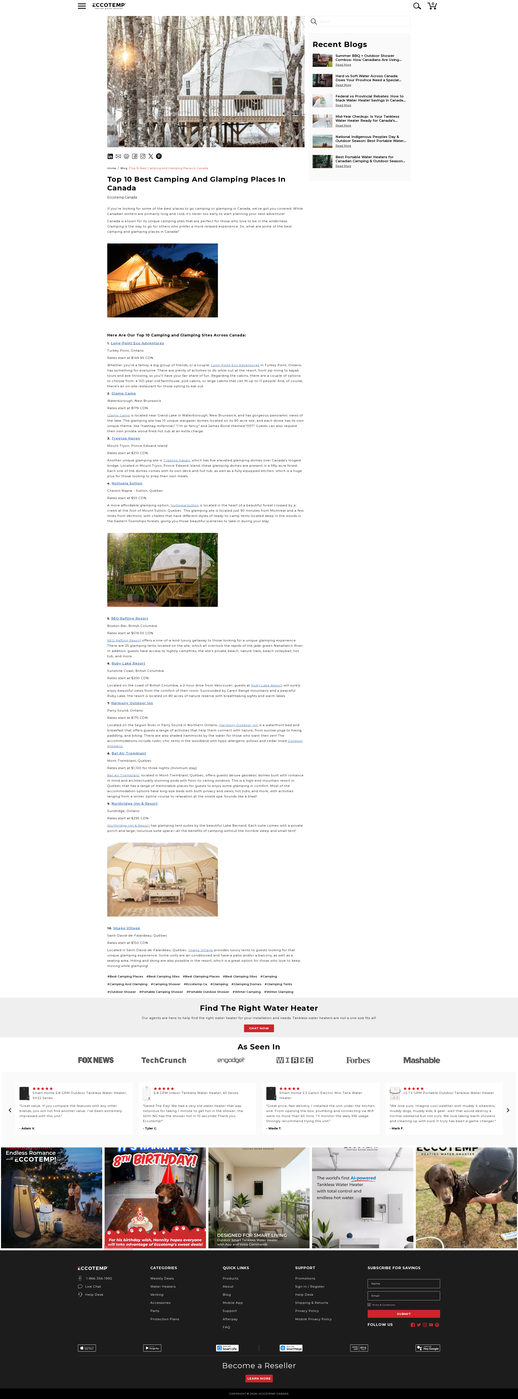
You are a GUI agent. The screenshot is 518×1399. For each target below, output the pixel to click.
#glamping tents (278, 984)
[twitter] (419, 1325)
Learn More (259, 1378)
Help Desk (94, 1295)
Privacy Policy (307, 1311)
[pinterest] (437, 1325)
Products (230, 1278)
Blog (227, 1295)
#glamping (219, 984)
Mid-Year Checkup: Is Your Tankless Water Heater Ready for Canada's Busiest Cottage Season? (367, 118)
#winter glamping (278, 992)
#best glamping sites (240, 976)
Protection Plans (164, 1319)
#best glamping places (201, 976)
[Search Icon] (416, 6)
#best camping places (125, 976)
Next (508, 1109)
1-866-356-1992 (98, 1278)
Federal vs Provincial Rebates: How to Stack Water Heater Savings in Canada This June (369, 98)
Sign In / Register (310, 1286)
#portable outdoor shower (207, 992)
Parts (154, 1311)
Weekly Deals (162, 1278)
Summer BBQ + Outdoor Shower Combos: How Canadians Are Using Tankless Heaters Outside (367, 58)
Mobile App (233, 1303)
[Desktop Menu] (82, 6)
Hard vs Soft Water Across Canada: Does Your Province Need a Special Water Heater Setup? (367, 78)
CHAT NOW (259, 1028)
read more (343, 65)
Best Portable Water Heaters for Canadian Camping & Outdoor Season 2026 (369, 159)
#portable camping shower (161, 992)
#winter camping (246, 992)
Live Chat (93, 1286)
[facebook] (413, 1325)
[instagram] (425, 1325)
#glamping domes (246, 984)
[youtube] (431, 1325)
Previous (10, 1109)
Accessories (160, 1303)
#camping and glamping (127, 984)
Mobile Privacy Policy (313, 1319)
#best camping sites (162, 976)
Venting (156, 1295)
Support (230, 1311)
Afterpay (230, 1319)
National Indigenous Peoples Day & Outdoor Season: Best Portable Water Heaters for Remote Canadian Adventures (369, 139)
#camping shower (165, 984)
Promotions (305, 1278)
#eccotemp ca (195, 984)
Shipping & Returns (311, 1303)
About (228, 1286)
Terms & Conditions (383, 1305)
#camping (268, 976)
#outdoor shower (121, 992)
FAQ (226, 1327)
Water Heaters (163, 1286)
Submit (404, 1314)
